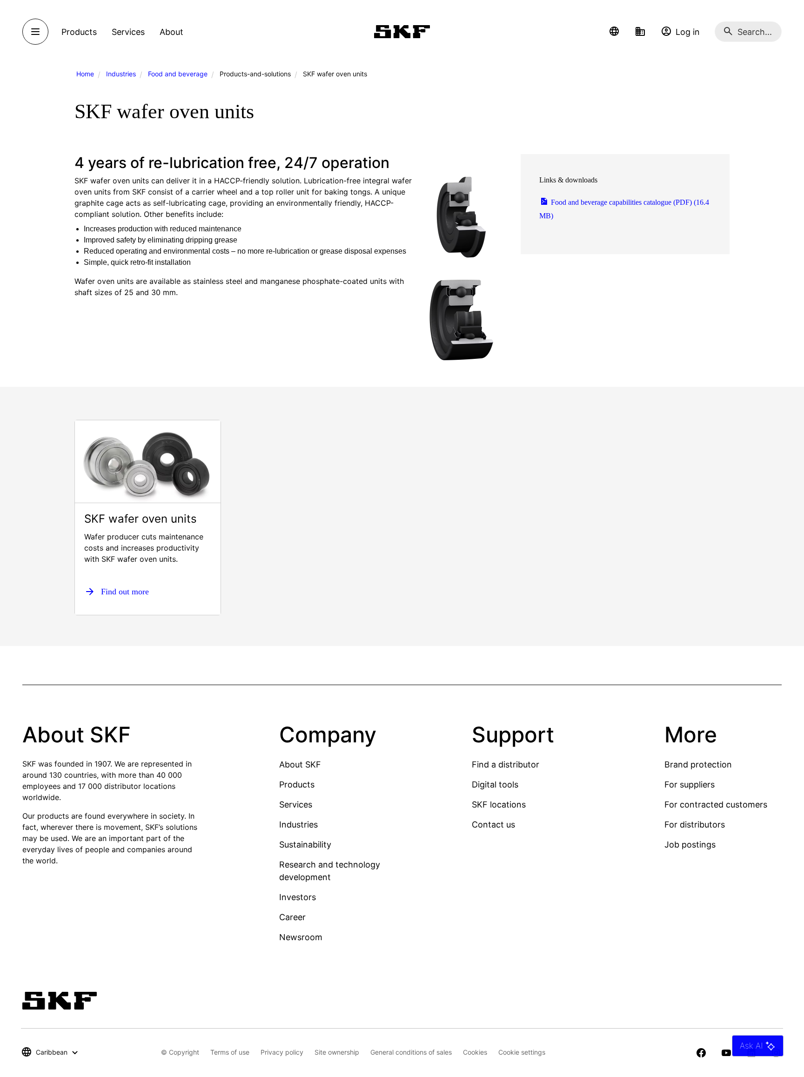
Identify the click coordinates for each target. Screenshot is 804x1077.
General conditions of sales (411, 1052)
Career (292, 917)
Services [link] (128, 32)
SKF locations (499, 804)
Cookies (475, 1052)
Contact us (493, 824)
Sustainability (305, 844)
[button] (614, 31)
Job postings (690, 844)
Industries (121, 74)
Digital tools (495, 784)
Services (295, 804)
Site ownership (337, 1052)
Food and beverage (178, 74)
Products (297, 784)
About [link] (171, 32)
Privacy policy (282, 1052)
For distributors (694, 824)
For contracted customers (715, 804)
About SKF (300, 764)
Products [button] (79, 32)
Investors (297, 897)
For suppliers (689, 784)
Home (85, 74)
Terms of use (229, 1052)
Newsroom (300, 937)
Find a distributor (505, 764)
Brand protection (698, 764)
